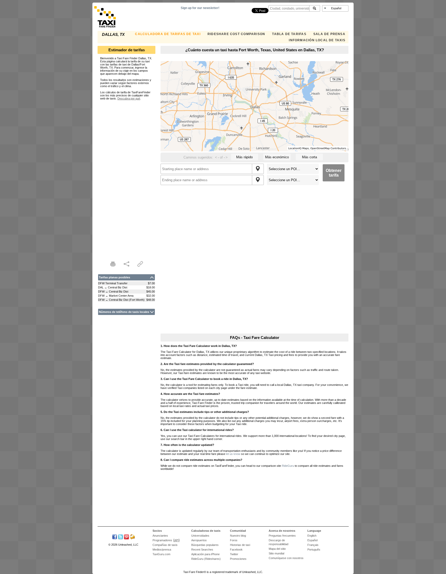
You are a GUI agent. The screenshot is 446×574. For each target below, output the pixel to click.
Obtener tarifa (333, 172)
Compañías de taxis (165, 544)
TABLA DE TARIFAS (289, 34)
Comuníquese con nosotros (286, 558)
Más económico (277, 157)
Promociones (238, 558)
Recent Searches (202, 549)
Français (312, 544)
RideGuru (288, 465)
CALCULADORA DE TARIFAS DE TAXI (167, 34)
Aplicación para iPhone (205, 554)
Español (312, 540)
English (311, 535)
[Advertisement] (126, 177)
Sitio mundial (276, 553)
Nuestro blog (238, 535)
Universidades (200, 535)
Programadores (162, 540)
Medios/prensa (162, 549)
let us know (233, 453)
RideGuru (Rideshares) (206, 558)
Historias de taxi (240, 544)
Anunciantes (160, 535)
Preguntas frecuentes (282, 535)
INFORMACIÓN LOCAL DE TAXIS (317, 40)
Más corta (309, 157)
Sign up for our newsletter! (200, 8)
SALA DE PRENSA (329, 34)
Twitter (234, 554)
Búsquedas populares (205, 544)
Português (313, 549)
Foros (233, 540)
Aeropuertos (199, 540)
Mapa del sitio (277, 548)
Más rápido (244, 157)
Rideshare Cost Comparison (236, 34)
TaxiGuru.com (161, 554)
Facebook (236, 549)
